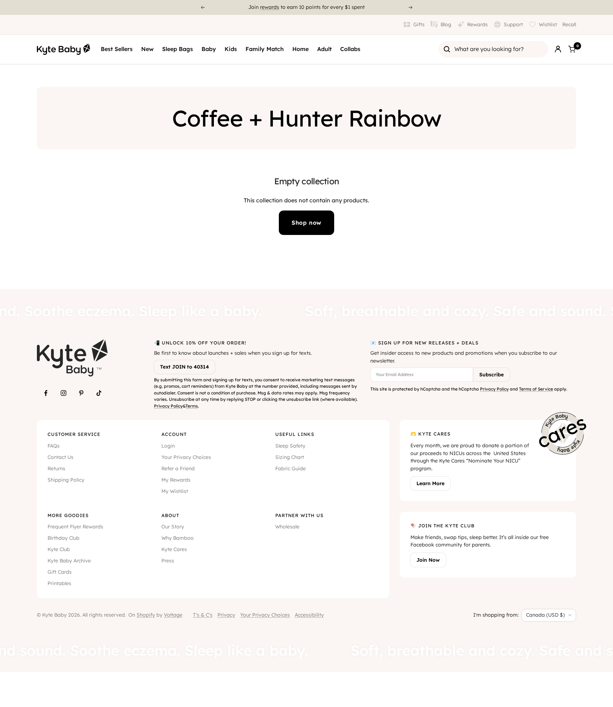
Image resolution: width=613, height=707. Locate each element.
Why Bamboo (177, 538)
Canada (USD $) (545, 615)
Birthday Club (63, 538)
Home (300, 48)
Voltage (173, 615)
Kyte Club (59, 549)
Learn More (430, 483)
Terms (192, 406)
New (147, 48)
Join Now (428, 560)
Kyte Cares (174, 549)
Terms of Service (536, 389)
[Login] (558, 49)
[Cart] (572, 49)
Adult (324, 48)
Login (168, 446)
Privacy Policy (168, 406)
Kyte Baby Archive (69, 560)
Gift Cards (60, 572)
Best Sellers (117, 48)
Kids (231, 48)
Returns (56, 468)
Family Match (264, 48)
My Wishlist (174, 491)
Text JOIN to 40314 (184, 367)
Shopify (146, 615)
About (170, 515)
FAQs (54, 446)
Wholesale (287, 526)
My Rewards (175, 480)
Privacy (226, 615)
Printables (59, 583)
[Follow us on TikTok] (99, 393)
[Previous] (202, 7)
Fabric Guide (290, 468)
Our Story (172, 526)
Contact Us (60, 457)
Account (174, 434)
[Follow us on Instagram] (63, 393)
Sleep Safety (290, 446)
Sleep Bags (177, 48)
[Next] (411, 7)
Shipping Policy (66, 480)
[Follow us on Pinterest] (81, 393)
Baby (208, 48)
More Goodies (68, 515)
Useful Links (294, 434)
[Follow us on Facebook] (46, 393)
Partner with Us (299, 515)
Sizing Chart (289, 457)
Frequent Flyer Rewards (75, 526)
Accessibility (309, 615)
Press (167, 560)
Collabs (350, 48)
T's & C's (202, 615)
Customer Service (74, 434)
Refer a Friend (178, 468)
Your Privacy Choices (186, 457)
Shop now (306, 222)
